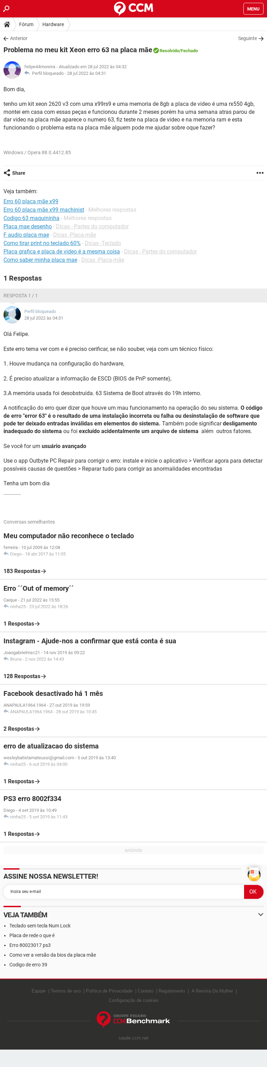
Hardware (53, 24)
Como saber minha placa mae (40, 260)
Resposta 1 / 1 (20, 295)
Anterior (18, 38)
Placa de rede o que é (32, 935)
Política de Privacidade (109, 991)
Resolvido (169, 50)
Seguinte (247, 38)
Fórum (26, 24)
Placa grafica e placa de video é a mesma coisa (61, 251)
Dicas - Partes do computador (92, 226)
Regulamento (172, 991)
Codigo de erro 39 (28, 964)
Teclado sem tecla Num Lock (40, 925)
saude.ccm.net (133, 1038)
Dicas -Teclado (103, 243)
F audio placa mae (26, 235)
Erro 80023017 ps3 (30, 945)
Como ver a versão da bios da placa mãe (52, 955)
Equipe (39, 991)
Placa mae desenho (27, 226)
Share (18, 173)
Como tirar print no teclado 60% (42, 243)
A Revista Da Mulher (212, 991)
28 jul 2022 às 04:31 (86, 73)
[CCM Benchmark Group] (133, 1019)
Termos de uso (66, 991)
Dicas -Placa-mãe (74, 235)
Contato (145, 991)
